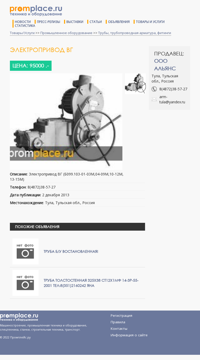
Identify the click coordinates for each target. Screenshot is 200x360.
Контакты (119, 328)
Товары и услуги (150, 22)
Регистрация (121, 315)
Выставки (74, 22)
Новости (23, 22)
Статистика (25, 26)
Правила (118, 322)
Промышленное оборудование (66, 32)
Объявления (119, 22)
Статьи (96, 22)
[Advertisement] (174, 134)
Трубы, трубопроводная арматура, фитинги (134, 32)
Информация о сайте (129, 335)
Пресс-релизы (48, 22)
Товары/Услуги (22, 32)
